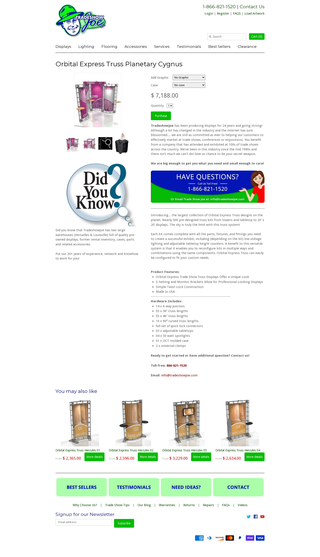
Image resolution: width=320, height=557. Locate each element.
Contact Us (252, 6)
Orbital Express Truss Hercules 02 (131, 450)
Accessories (136, 46)
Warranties (167, 505)
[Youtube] (262, 517)
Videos (243, 505)
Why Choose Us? (85, 505)
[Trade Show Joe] (88, 21)
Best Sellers (219, 46)
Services (162, 46)
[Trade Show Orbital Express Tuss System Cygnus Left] (89, 143)
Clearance (247, 46)
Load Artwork (254, 13)
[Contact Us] (207, 202)
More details (94, 457)
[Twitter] (249, 517)
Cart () (256, 36)
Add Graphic (160, 78)
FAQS (237, 13)
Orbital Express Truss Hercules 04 (238, 450)
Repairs (208, 505)
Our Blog (144, 505)
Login (209, 13)
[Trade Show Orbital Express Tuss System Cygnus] (72, 143)
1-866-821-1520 (219, 6)
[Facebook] (256, 517)
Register (223, 13)
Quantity (157, 106)
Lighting (86, 46)
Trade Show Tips (117, 505)
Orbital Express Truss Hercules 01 (78, 450)
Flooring (109, 46)
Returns (189, 505)
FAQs (226, 505)
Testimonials (189, 46)
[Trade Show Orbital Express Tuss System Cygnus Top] (105, 143)
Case (154, 85)
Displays (63, 46)
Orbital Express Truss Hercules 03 (184, 450)
